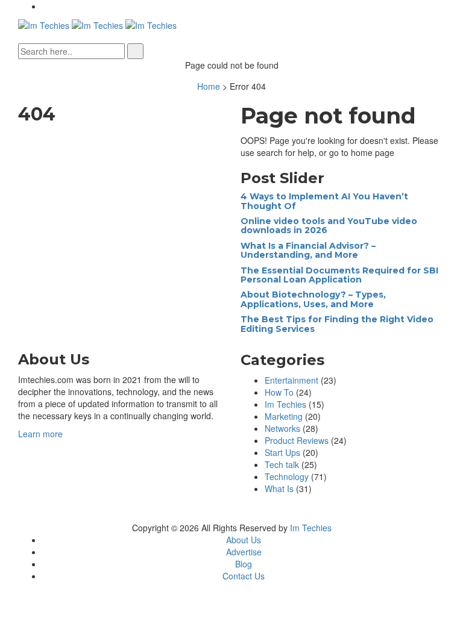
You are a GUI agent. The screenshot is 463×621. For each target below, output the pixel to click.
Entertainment (291, 380)
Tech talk (282, 464)
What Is (279, 488)
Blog (243, 564)
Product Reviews (297, 440)
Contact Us (243, 576)
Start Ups (282, 452)
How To (279, 392)
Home (208, 86)
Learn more (40, 434)
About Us (243, 540)
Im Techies (285, 404)
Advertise (244, 552)
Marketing (284, 416)
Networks (282, 428)
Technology (287, 476)
